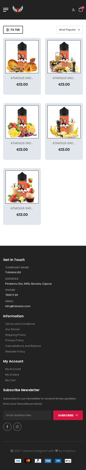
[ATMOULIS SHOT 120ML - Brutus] (22, 56)
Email (9, 301)
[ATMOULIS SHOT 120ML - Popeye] (22, 186)
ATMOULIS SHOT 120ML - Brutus (32, 78)
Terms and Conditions (20, 324)
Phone (10, 290)
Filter (15, 30)
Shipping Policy (15, 335)
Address (12, 278)
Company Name (17, 267)
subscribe (65, 415)
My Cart (10, 380)
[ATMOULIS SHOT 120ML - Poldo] (64, 56)
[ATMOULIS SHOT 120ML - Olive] (64, 121)
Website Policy (15, 351)
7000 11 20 (11, 295)
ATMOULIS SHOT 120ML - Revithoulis (35, 143)
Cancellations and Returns (23, 346)
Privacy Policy (14, 340)
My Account (13, 369)
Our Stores (12, 329)
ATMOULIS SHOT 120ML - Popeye (33, 208)
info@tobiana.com (17, 306)
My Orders (12, 374)
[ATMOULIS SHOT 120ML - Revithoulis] (22, 121)
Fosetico (69, 451)
